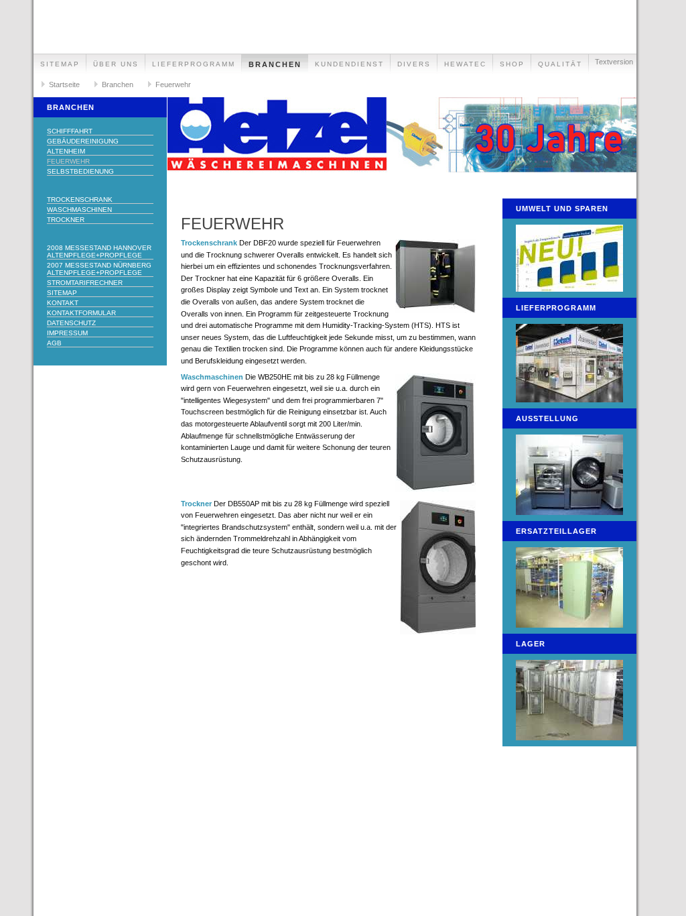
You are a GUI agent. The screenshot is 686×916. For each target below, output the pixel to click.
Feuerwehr (173, 84)
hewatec (465, 64)
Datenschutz (71, 323)
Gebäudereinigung (83, 141)
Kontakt (62, 302)
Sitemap (60, 64)
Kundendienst (349, 64)
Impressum (67, 333)
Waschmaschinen (79, 209)
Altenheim (66, 151)
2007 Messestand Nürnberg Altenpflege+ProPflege (99, 269)
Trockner (65, 219)
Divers (414, 64)
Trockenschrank (80, 199)
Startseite (64, 84)
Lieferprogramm (193, 64)
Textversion (614, 62)
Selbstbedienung (80, 171)
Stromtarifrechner (85, 282)
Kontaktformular (81, 313)
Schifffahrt (69, 131)
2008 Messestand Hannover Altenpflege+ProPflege (99, 251)
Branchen (275, 64)
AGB (54, 343)
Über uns (116, 64)
